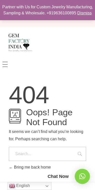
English (22, 185)
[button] (82, 176)
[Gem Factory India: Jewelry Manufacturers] (19, 42)
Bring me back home (32, 167)
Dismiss (84, 13)
